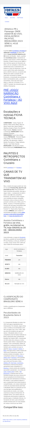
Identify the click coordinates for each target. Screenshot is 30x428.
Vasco (10, 348)
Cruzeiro (15, 348)
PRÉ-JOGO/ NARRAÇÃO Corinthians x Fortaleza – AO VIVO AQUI (13, 96)
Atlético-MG (7, 357)
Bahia (5, 350)
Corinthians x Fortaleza (18, 50)
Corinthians (10, 167)
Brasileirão (22, 237)
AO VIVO (12, 17)
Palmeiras (14, 357)
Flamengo (20, 356)
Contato (7, 21)
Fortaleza (19, 167)
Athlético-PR (7, 363)
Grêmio (20, 348)
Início (6, 17)
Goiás (5, 371)
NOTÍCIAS (20, 17)
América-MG (10, 371)
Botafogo (6, 368)
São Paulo (13, 363)
